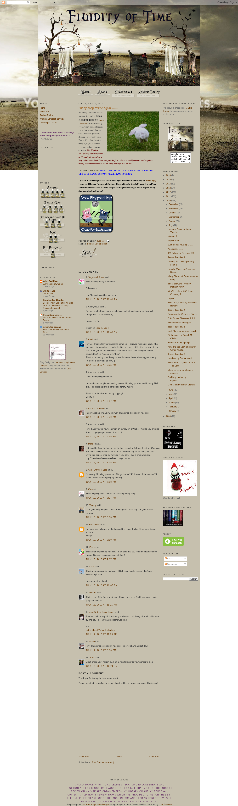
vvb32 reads (49, 291)
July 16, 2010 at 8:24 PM (101, 498)
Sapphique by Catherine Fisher (182, 314)
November (174, 208)
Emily (92, 547)
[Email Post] (107, 241)
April (171, 398)
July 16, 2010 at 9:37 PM (101, 559)
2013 (168, 188)
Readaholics (95, 524)
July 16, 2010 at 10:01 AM (102, 299)
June (171, 390)
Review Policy (46, 115)
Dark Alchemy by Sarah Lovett (182, 331)
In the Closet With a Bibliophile (100, 630)
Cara (90, 489)
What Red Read (50, 281)
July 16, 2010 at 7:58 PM (101, 482)
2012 (168, 192)
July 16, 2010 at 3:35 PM (101, 365)
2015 (168, 179)
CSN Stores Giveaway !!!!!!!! (181, 318)
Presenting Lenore (52, 315)
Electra (92, 592)
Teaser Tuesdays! (176, 354)
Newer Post (84, 756)
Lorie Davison (165, 804)
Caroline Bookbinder (53, 300)
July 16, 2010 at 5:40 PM (101, 417)
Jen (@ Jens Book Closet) (101, 612)
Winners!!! (172, 236)
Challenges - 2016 (48, 122)
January (173, 411)
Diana (92, 641)
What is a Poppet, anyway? (52, 119)
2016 (168, 175)
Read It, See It (102, 328)
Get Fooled (48, 293)
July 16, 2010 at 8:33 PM (101, 517)
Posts (170, 558)
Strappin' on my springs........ (181, 342)
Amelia (91, 339)
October (173, 212)
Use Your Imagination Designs (95, 804)
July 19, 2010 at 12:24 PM (102, 666)
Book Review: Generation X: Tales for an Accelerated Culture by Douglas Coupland (58, 305)
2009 (168, 416)
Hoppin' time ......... (177, 240)
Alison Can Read (96, 408)
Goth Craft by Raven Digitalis (181, 385)
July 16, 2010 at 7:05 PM (101, 462)
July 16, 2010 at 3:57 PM (101, 401)
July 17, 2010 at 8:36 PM (101, 650)
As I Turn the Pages (97, 470)
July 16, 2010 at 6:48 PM (101, 436)
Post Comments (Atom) (103, 762)
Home (42, 108)
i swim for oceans (52, 327)
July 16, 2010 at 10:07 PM (102, 585)
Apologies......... (175, 249)
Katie (91, 566)
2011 (168, 196)
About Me (44, 111)
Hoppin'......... (174, 298)
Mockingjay (151, 180)
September (174, 217)
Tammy (92, 505)
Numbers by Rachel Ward (180, 358)
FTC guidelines (112, 785)
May (171, 394)
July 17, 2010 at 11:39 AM (101, 634)
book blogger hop (97, 244)
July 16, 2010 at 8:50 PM (101, 540)
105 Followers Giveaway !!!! (181, 253)
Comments (172, 564)
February (173, 407)
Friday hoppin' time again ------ (98, 108)
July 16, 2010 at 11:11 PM (101, 605)
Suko (91, 657)
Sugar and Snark (96, 277)
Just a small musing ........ (180, 245)
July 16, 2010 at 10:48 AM (102, 332)
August (172, 221)
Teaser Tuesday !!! (177, 257)
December (174, 204)
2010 (168, 200)
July (171, 225)
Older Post (154, 756)
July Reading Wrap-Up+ (53, 284)
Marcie (91, 444)
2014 (168, 184)
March (172, 402)
